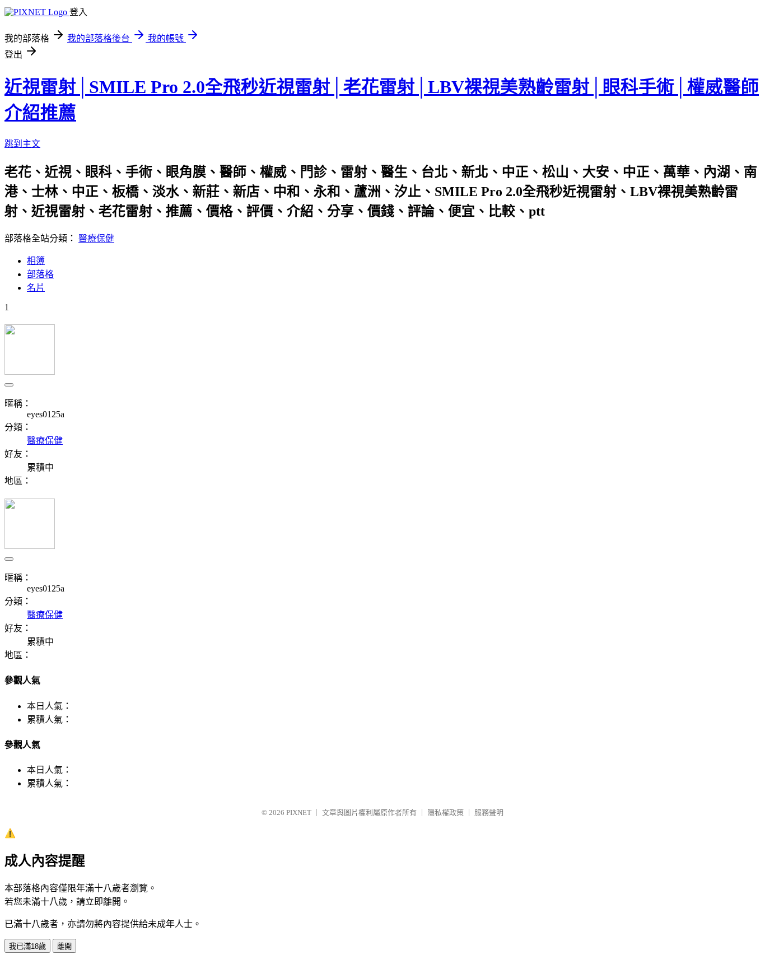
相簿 (36, 261)
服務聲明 (488, 812)
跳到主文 (22, 143)
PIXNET (298, 812)
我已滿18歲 (27, 946)
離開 (64, 946)
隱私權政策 (445, 812)
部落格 (40, 274)
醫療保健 (96, 238)
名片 (36, 287)
